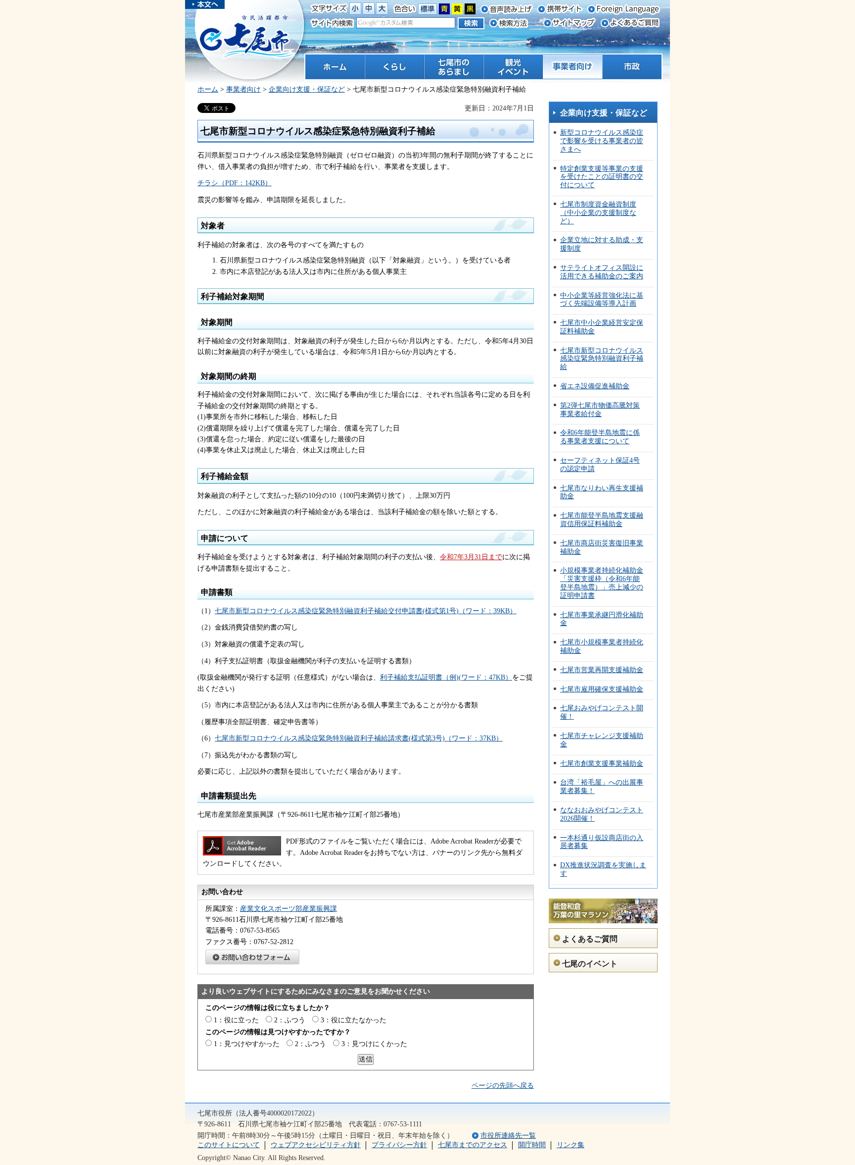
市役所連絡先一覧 (508, 1135)
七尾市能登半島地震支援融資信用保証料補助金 (601, 520)
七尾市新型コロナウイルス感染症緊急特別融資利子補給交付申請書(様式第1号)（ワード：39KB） (366, 611)
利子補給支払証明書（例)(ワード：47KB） (446, 677)
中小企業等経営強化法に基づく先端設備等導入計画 (601, 300)
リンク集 (570, 1145)
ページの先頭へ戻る (503, 1085)
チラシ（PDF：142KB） (234, 183)
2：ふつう (289, 1020)
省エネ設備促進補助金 (594, 386)
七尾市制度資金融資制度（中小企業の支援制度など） (598, 213)
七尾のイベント (590, 963)
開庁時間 (532, 1145)
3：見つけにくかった (374, 1044)
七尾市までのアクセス (472, 1145)
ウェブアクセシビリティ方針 (316, 1145)
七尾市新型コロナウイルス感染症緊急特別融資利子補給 (601, 359)
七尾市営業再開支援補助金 (601, 670)
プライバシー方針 (399, 1145)
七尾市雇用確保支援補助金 (601, 689)
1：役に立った (236, 1020)
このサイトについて (228, 1145)
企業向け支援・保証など (307, 89)
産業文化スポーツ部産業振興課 (288, 908)
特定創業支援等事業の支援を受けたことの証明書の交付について (601, 177)
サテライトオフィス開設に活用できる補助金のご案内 (601, 272)
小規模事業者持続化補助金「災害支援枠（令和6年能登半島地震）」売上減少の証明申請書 (601, 583)
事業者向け (243, 89)
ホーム (207, 89)
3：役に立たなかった (353, 1020)
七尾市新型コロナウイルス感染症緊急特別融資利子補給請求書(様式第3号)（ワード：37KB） (359, 738)
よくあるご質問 (590, 939)
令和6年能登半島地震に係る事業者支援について (600, 437)
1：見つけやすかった (247, 1044)
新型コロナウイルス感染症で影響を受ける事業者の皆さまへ (601, 141)
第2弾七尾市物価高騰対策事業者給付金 (600, 410)
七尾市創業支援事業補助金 (601, 763)
